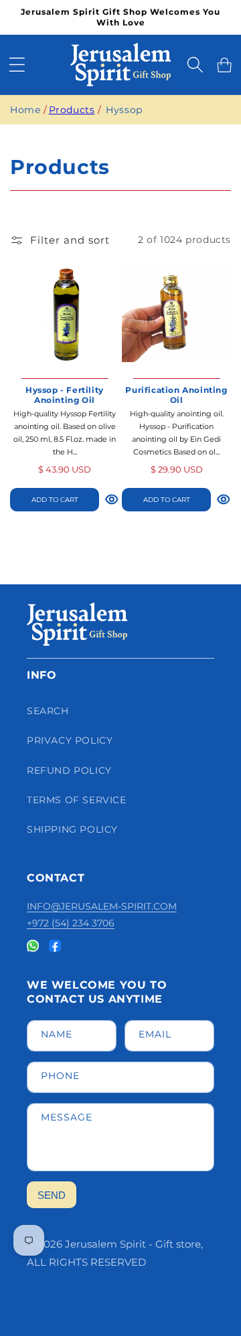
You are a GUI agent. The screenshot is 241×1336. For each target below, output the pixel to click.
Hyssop (124, 109)
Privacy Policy (69, 740)
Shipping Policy (72, 829)
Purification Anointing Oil (176, 395)
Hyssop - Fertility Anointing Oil (64, 395)
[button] (16, 65)
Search (48, 710)
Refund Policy (69, 770)
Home (25, 109)
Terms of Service (77, 800)
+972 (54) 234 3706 (70, 923)
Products (72, 109)
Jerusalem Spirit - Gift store (133, 1244)
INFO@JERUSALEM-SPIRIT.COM (102, 906)
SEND (51, 1195)
